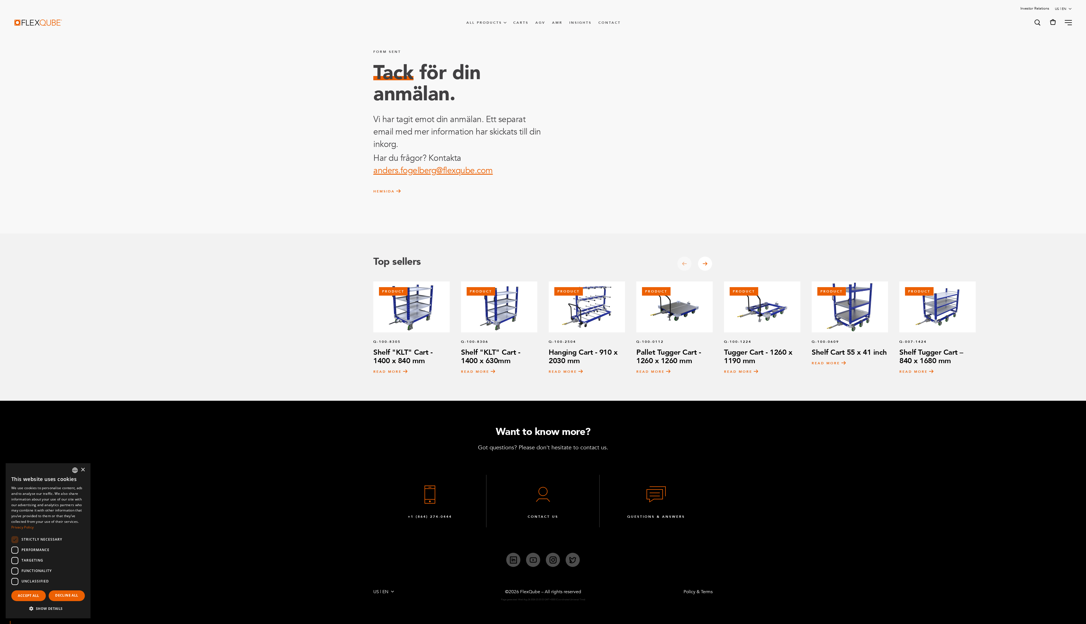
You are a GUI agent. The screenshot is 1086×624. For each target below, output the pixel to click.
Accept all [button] (28, 595)
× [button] (83, 470)
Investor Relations (1034, 8)
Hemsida (384, 191)
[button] (1037, 22)
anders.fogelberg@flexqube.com (433, 170)
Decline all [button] (66, 595)
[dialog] (48, 540)
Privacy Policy (22, 527)
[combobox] (75, 470)
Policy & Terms (698, 592)
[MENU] (1066, 22)
